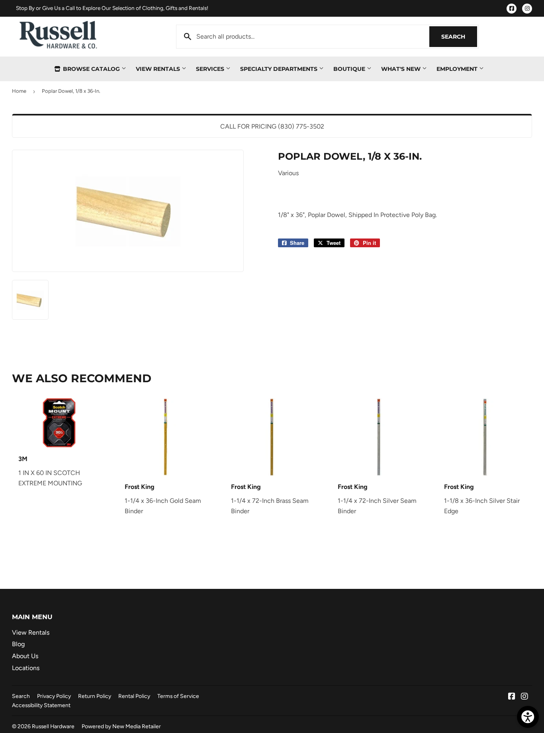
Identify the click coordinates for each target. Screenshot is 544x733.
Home (19, 91)
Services (211, 69)
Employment (457, 69)
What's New (401, 69)
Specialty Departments (279, 69)
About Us (25, 656)
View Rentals (159, 69)
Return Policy (94, 696)
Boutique (350, 69)
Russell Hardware (53, 726)
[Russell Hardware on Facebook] (511, 697)
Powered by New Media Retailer (121, 726)
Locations (25, 668)
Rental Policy (134, 696)
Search (459, 36)
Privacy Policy (54, 696)
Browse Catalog (91, 69)
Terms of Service (178, 696)
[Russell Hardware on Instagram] (524, 697)
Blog (18, 644)
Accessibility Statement (41, 705)
